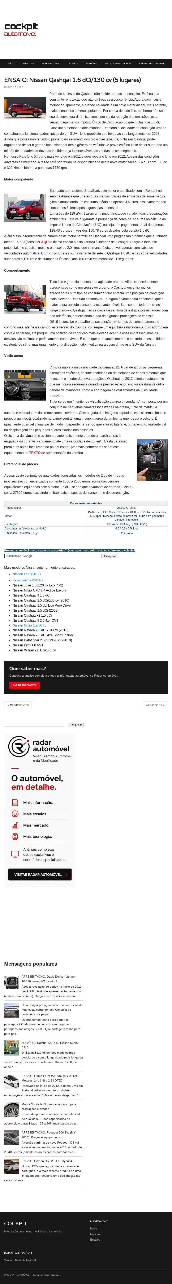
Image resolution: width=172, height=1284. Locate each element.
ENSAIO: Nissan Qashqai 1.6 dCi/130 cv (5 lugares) (72, 80)
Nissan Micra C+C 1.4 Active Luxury (39, 590)
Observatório (50, 63)
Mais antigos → (155, 705)
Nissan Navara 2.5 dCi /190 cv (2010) (40, 630)
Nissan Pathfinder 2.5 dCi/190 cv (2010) (42, 640)
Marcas (28, 63)
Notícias (95, 1234)
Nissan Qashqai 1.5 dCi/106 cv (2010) (41, 600)
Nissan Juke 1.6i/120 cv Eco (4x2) (38, 585)
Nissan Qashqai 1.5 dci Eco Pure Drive (42, 605)
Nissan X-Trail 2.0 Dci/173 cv (34, 650)
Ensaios (95, 1239)
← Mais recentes (18, 705)
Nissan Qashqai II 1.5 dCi (32, 595)
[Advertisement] (103, 29)
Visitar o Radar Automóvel (20, 1260)
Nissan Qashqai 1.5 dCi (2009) (36, 610)
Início (12, 63)
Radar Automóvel (152, 63)
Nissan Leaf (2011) (27, 574)
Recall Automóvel (118, 63)
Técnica (73, 63)
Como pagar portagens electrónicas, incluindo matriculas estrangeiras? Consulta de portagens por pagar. (52, 1009)
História (92, 63)
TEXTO (34, 453)
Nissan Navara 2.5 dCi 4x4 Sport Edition (43, 635)
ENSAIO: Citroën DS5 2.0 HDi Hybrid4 (47, 1161)
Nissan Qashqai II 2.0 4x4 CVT (36, 620)
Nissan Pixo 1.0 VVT (28, 645)
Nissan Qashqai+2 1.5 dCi (32, 615)
